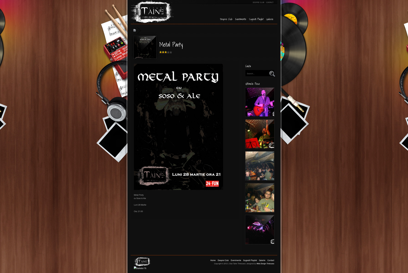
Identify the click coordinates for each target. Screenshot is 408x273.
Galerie (269, 19)
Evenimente (240, 19)
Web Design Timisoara (265, 263)
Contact (269, 2)
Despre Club (258, 2)
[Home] (136, 30)
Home (213, 260)
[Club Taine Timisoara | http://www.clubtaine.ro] (151, 12)
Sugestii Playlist (256, 19)
